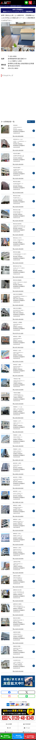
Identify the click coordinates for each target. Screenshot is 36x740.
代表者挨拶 (27, 724)
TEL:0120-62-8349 (18, 657)
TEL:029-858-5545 (18, 417)
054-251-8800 (13, 68)
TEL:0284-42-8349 (18, 474)
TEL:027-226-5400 (18, 375)
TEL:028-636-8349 (18, 488)
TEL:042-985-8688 (18, 136)
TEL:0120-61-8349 (18, 389)
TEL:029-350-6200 (18, 431)
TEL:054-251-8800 (18, 516)
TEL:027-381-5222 (18, 347)
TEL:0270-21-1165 (18, 333)
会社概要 (9, 724)
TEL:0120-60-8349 (18, 263)
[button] (33, 35)
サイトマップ (27, 731)
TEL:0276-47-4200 (18, 361)
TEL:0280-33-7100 (18, 460)
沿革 (9, 728)
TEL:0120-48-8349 (18, 150)
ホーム (1, 6)
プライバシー (9, 731)
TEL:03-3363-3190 (18, 192)
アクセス (27, 728)
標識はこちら (31, 121)
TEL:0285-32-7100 (18, 502)
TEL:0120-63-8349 (18, 206)
